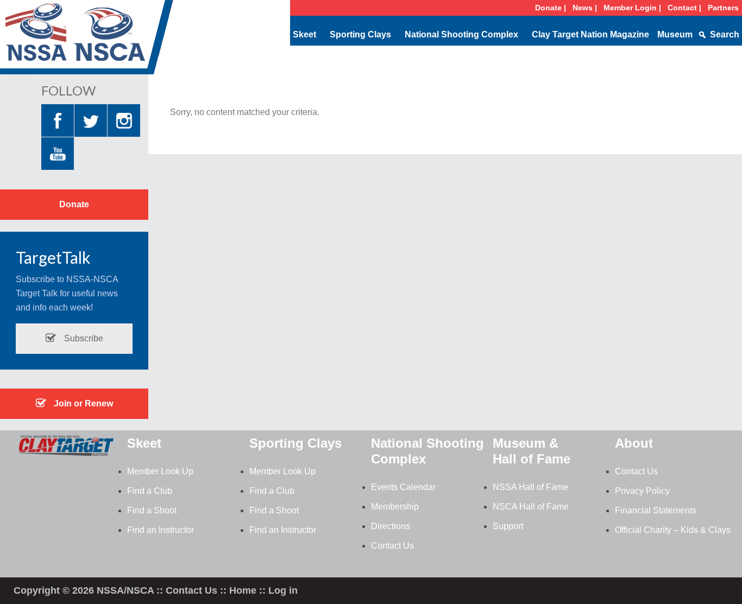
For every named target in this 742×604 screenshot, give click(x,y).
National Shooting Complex (461, 34)
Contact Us (392, 545)
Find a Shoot (152, 510)
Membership (395, 506)
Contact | (684, 7)
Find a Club (149, 490)
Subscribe (82, 338)
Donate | (550, 7)
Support (508, 526)
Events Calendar (403, 487)
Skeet (304, 34)
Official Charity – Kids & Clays (673, 530)
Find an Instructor (160, 530)
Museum (675, 34)
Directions (390, 526)
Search (724, 34)
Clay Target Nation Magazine (590, 34)
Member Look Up (160, 471)
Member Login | (632, 7)
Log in (283, 590)
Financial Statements (655, 510)
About (634, 443)
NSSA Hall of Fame (530, 487)
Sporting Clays (360, 34)
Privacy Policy (642, 490)
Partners (723, 7)
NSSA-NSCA (87, 40)
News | (585, 7)
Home (242, 590)
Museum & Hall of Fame (531, 451)
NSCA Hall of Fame (531, 506)
